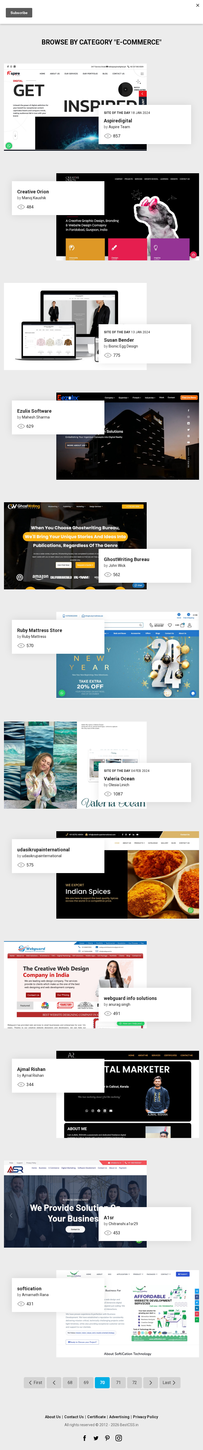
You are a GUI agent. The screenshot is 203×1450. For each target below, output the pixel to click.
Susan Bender (119, 340)
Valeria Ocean (119, 778)
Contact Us (74, 1417)
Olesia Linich (119, 785)
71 (118, 1382)
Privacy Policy (145, 1417)
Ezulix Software (34, 411)
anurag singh (119, 1004)
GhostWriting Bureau (126, 559)
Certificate (96, 1417)
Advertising (119, 1417)
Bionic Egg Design (123, 346)
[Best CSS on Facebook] (84, 1438)
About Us (53, 1417)
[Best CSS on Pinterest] (107, 1438)
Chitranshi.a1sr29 (123, 1224)
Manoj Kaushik (34, 198)
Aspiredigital (118, 120)
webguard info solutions (130, 998)
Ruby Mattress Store (39, 630)
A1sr (109, 1217)
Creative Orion (33, 191)
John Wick (117, 565)
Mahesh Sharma (36, 417)
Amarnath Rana (35, 1295)
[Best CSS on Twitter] (96, 1438)
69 (86, 1382)
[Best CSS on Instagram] (118, 1438)
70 (102, 1382)
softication (29, 1288)
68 (70, 1382)
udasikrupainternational (43, 849)
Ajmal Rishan (31, 1069)
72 (134, 1382)
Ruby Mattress (34, 636)
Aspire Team (119, 127)
